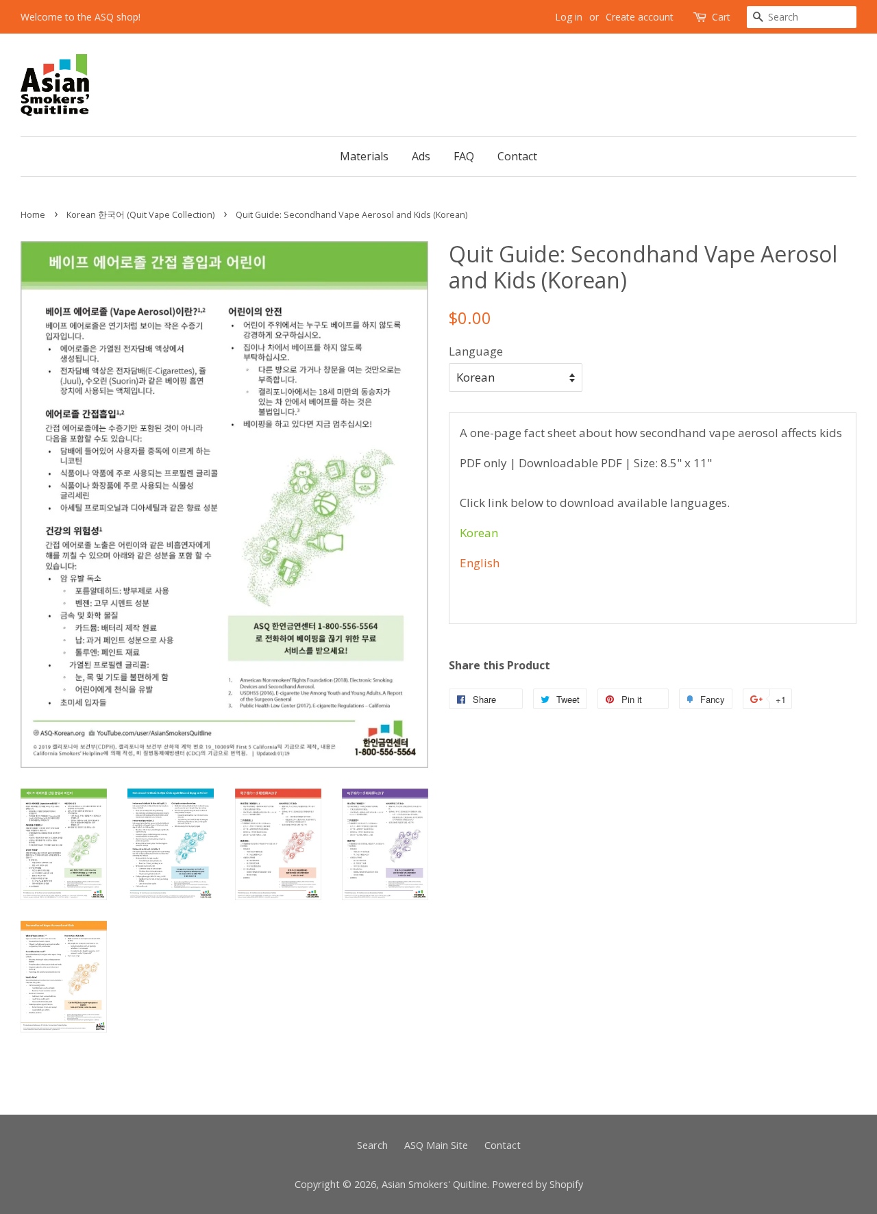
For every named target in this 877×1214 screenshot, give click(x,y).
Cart (721, 16)
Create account (640, 16)
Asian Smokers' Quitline (434, 1184)
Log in (568, 16)
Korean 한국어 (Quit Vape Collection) (140, 214)
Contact (517, 156)
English (479, 563)
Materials (364, 156)
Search (372, 1145)
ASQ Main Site (436, 1145)
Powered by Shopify (537, 1184)
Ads (421, 156)
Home (33, 214)
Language (476, 351)
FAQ (464, 156)
